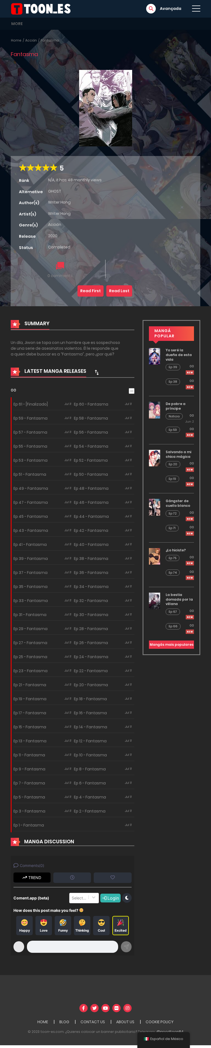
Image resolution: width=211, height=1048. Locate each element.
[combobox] (72, 898)
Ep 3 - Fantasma (29, 811)
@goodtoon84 (170, 1031)
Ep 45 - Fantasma (30, 516)
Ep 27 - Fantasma (30, 642)
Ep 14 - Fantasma (90, 727)
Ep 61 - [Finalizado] (30, 404)
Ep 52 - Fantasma (91, 460)
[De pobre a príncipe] (154, 409)
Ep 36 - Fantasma (91, 572)
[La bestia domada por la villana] (154, 600)
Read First (90, 291)
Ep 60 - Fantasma (91, 404)
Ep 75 (172, 558)
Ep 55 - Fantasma (30, 446)
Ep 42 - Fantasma (91, 530)
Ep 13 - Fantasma (29, 741)
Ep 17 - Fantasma (29, 713)
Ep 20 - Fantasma (91, 685)
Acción (31, 40)
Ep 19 (172, 479)
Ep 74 (173, 572)
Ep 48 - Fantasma (91, 488)
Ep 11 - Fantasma (29, 755)
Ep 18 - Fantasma (90, 699)
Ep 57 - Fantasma (30, 432)
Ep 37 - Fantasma (30, 572)
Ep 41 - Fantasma (30, 544)
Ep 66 (173, 626)
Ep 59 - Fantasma (30, 418)
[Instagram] (127, 1008)
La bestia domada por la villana (179, 599)
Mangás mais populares (171, 644)
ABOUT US (125, 1022)
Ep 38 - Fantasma (91, 558)
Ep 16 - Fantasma (90, 713)
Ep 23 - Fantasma (30, 671)
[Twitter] (94, 1008)
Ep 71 (172, 528)
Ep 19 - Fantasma (29, 699)
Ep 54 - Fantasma (91, 446)
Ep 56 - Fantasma (91, 432)
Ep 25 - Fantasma (30, 657)
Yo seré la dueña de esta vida (179, 355)
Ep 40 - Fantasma (91, 544)
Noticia (174, 416)
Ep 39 (173, 367)
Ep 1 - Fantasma (28, 825)
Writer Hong (59, 202)
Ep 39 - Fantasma (30, 558)
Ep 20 (173, 464)
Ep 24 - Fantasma (91, 657)
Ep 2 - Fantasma (90, 811)
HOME (42, 1022)
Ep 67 (173, 611)
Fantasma (50, 40)
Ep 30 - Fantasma (91, 614)
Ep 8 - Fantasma (90, 769)
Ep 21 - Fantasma (29, 685)
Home (16, 40)
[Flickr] (116, 1008)
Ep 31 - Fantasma (29, 614)
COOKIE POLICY (160, 1022)
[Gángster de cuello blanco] (154, 507)
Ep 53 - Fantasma (30, 460)
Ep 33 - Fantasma (30, 600)
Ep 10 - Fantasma (90, 755)
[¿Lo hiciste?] (154, 556)
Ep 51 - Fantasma (29, 474)
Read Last (119, 291)
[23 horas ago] (190, 372)
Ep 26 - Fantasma (91, 642)
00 (13, 390)
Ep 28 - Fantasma (91, 628)
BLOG (64, 1022)
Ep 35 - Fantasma (30, 586)
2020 (52, 236)
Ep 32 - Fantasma (91, 600)
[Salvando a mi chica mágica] (154, 458)
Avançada (170, 8)
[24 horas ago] (190, 435)
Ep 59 (173, 430)
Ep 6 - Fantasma (90, 783)
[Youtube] (105, 1008)
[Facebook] (83, 1008)
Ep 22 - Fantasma (91, 671)
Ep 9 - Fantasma (29, 769)
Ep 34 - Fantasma (91, 586)
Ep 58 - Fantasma (91, 418)
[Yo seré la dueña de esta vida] (154, 356)
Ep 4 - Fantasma (90, 797)
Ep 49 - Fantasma (30, 488)
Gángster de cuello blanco (178, 503)
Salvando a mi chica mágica (178, 454)
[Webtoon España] (42, 8)
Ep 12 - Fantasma (90, 741)
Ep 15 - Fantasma (29, 727)
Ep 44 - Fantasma (91, 516)
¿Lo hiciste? (176, 550)
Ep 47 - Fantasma (30, 502)
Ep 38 (173, 381)
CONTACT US (92, 1022)
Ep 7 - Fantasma (29, 783)
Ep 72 (173, 513)
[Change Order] (96, 372)
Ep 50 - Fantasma (91, 474)
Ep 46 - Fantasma (91, 502)
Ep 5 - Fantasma (29, 797)
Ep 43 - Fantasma (30, 530)
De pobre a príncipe (175, 406)
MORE (17, 23)
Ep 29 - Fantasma (30, 628)
